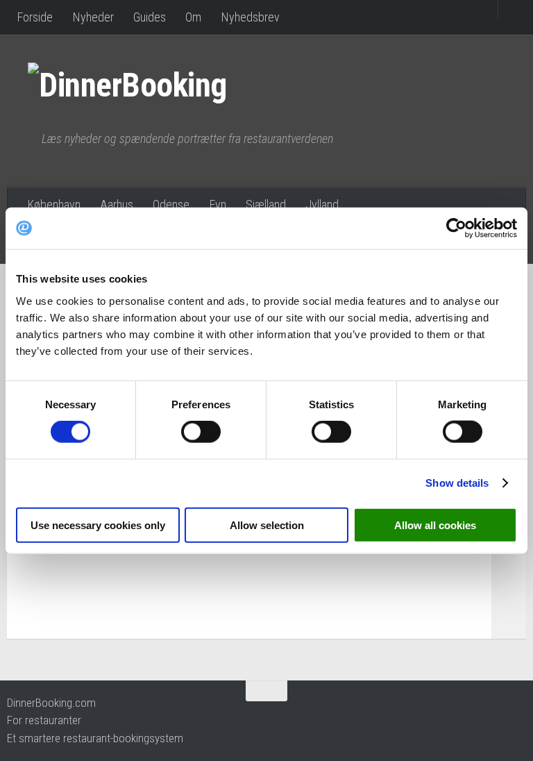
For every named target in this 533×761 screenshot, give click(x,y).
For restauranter (44, 720)
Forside (35, 17)
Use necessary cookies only (98, 524)
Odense (171, 204)
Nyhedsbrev (250, 17)
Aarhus (116, 204)
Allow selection (267, 524)
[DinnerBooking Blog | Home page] (141, 83)
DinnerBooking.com (51, 703)
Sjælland (266, 204)
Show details (457, 483)
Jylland (322, 204)
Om (193, 17)
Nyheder (93, 17)
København (54, 204)
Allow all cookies (435, 524)
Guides (149, 17)
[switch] (201, 432)
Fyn (217, 204)
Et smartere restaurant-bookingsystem (95, 738)
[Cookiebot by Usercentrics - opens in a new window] (456, 228)
